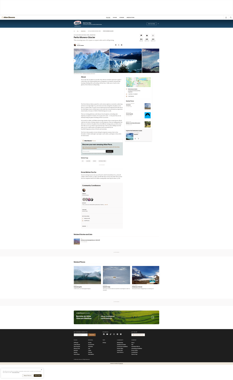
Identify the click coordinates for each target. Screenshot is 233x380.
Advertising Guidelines (136, 348)
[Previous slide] (74, 60)
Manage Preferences (27, 375)
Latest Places (77, 344)
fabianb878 (92, 204)
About (132, 342)
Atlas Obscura (84, 241)
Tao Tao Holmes (80, 45)
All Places (76, 342)
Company (133, 340)
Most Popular (77, 346)
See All (106, 204)
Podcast (90, 352)
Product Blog (120, 348)
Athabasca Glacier (137, 287)
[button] (141, 35)
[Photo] (148, 106)
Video (89, 350)
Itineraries (90, 346)
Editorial (90, 340)
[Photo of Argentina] (129, 136)
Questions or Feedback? (116, 363)
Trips (104, 340)
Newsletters (91, 354)
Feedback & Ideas (121, 344)
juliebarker (97, 204)
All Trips (104, 342)
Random (76, 350)
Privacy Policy (105, 153)
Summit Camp (106, 287)
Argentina (136, 134)
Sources (84, 226)
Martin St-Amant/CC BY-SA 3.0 (89, 73)
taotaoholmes (85, 195)
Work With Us (120, 352)
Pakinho (102, 204)
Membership (120, 342)
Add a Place (77, 354)
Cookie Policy (134, 352)
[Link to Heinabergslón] (87, 275)
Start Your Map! (151, 23)
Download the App (139, 334)
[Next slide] (159, 60)
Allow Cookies (37, 375)
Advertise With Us (135, 346)
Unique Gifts (120, 350)
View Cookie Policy (15, 372)
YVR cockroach (85, 204)
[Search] (230, 17)
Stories (89, 342)
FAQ (132, 344)
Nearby (75, 352)
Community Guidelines (122, 346)
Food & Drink (91, 344)
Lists (89, 348)
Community (120, 340)
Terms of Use (110, 153)
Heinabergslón (78, 287)
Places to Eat (77, 348)
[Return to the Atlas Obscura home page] (8, 17)
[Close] (41, 369)
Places (75, 340)
